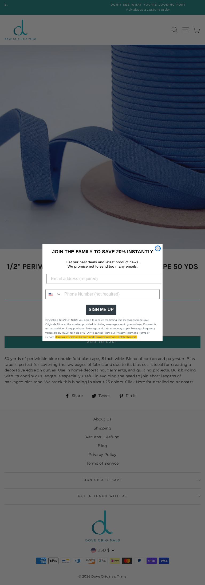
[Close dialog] (157, 248)
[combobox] (54, 294)
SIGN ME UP (101, 309)
